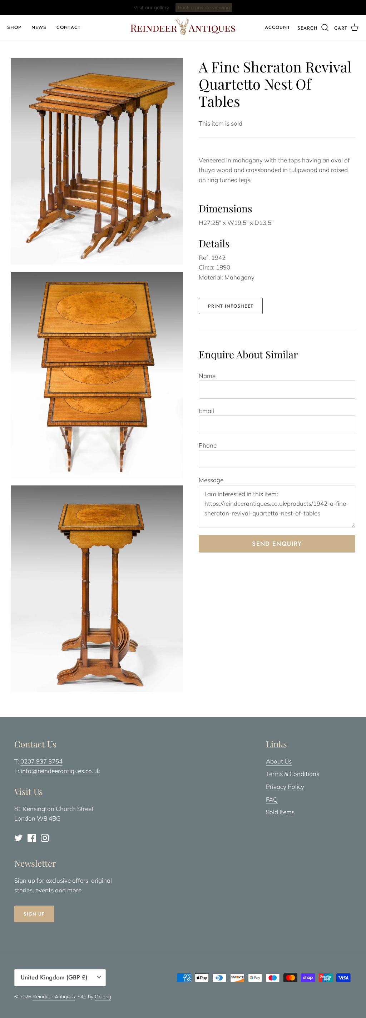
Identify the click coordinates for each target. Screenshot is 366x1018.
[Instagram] (45, 838)
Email (206, 410)
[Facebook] (32, 838)
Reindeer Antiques (54, 996)
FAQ (272, 799)
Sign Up (34, 914)
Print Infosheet (230, 306)
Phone (208, 445)
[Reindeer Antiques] (183, 27)
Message (211, 480)
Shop (14, 27)
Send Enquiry (277, 543)
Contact (68, 27)
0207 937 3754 (41, 761)
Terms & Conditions (292, 773)
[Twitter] (18, 838)
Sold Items (280, 812)
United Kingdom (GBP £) (54, 977)
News (38, 27)
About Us (279, 761)
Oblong (103, 996)
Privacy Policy (285, 786)
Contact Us (211, 8)
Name (207, 375)
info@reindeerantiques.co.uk (60, 771)
